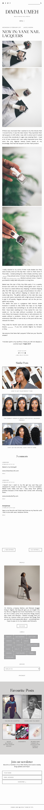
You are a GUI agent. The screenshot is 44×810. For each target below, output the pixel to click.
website (10, 327)
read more (22, 626)
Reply (3, 473)
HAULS (26, 641)
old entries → (35, 550)
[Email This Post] (25, 353)
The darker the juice (13, 278)
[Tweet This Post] (18, 353)
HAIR (17, 641)
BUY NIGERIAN (20, 637)
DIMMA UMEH (22, 12)
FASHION (9, 641)
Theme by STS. (28, 807)
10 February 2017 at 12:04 (8, 507)
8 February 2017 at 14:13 (8, 482)
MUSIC (8, 649)
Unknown (5, 462)
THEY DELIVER (20, 653)
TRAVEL (31, 653)
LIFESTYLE (19, 645)
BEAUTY (21, 355)
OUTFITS (26, 649)
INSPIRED (9, 645)
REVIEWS (26, 355)
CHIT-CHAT (32, 637)
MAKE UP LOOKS (32, 645)
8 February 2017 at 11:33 (8, 464)
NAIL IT (17, 649)
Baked (5, 276)
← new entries (9, 550)
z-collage (9, 657)
